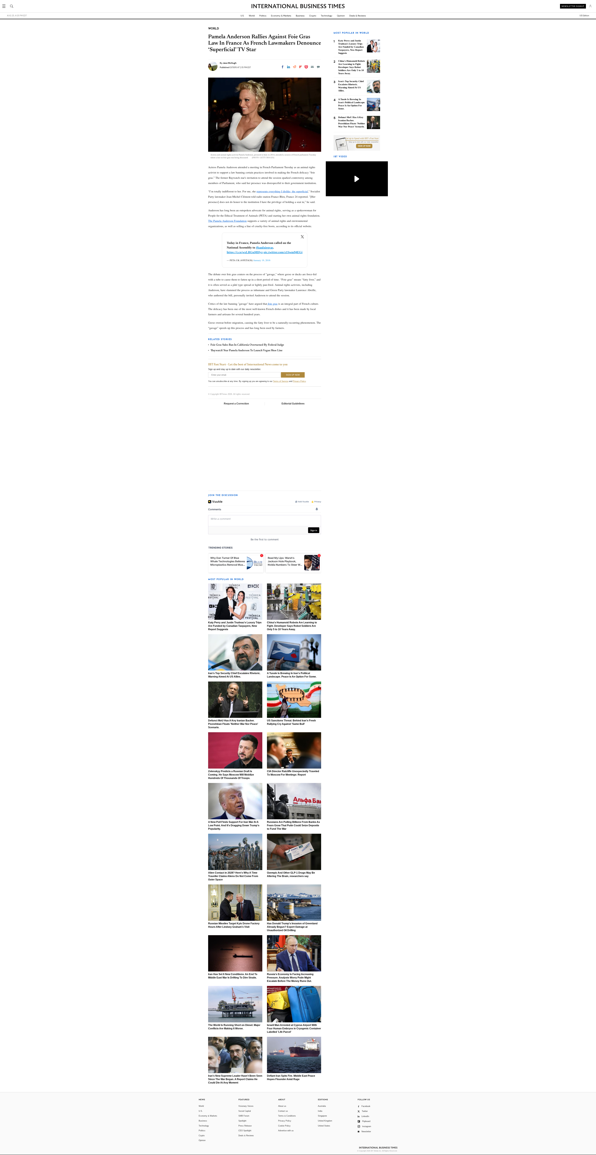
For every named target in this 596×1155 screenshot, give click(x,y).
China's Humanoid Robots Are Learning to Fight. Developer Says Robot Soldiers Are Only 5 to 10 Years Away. (292, 626)
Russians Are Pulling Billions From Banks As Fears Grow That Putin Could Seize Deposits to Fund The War (293, 825)
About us (282, 1106)
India (320, 1111)
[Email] (312, 67)
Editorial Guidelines (293, 403)
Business (300, 15)
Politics (262, 15)
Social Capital (244, 1111)
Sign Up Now (364, 146)
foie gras (272, 303)
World (252, 15)
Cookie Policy (284, 1126)
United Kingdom (325, 1121)
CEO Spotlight (244, 1130)
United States (324, 1126)
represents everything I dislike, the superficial (282, 191)
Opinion (341, 15)
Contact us (283, 1111)
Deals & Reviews (357, 15)
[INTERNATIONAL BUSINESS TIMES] (298, 6)
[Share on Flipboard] (300, 67)
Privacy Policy (299, 381)
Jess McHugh (230, 63)
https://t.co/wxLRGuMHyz (245, 252)
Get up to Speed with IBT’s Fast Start (362, 138)
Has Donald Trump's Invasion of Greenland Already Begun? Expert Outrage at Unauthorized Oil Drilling (292, 927)
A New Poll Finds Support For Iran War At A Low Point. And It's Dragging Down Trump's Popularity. (233, 825)
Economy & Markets (281, 15)
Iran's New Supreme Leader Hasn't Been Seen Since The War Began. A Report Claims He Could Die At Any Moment (235, 1079)
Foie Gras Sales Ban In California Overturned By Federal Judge (247, 345)
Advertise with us (286, 1130)
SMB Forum (243, 1116)
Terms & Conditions (287, 1116)
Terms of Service (280, 381)
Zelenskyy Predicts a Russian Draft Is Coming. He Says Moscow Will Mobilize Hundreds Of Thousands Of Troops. (231, 774)
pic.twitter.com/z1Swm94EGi (283, 252)
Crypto (312, 15)
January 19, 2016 (261, 260)
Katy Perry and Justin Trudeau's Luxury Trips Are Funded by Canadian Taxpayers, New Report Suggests (235, 626)
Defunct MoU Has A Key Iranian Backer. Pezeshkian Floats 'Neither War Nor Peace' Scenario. (233, 724)
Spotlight (242, 1121)
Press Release (245, 1126)
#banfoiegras (264, 247)
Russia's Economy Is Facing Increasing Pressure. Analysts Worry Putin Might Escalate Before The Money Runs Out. (290, 977)
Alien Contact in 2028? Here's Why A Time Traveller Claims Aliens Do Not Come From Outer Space (233, 876)
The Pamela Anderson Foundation (227, 221)
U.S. (242, 15)
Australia (322, 1106)
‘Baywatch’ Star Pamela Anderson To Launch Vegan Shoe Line (246, 350)
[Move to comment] (318, 67)
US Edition (584, 15)
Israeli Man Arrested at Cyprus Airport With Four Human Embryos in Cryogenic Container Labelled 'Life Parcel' (294, 1028)
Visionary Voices (245, 1106)
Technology (326, 15)
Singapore (322, 1116)
